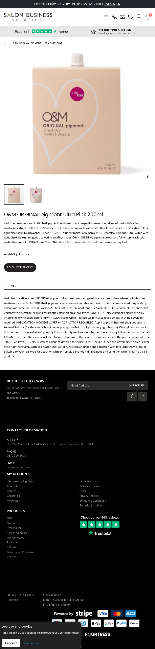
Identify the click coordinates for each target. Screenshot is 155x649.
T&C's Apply (112, 4)
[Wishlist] (131, 17)
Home (5, 43)
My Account (14, 500)
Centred (12, 557)
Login (83, 491)
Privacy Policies (89, 495)
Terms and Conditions (93, 500)
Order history (88, 481)
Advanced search (90, 486)
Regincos (12, 542)
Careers (11, 491)
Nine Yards (13, 523)
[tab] (77, 286)
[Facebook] (132, 396)
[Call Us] (114, 17)
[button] (147, 177)
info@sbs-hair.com (18, 467)
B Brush (11, 547)
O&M (10, 518)
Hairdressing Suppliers (20, 481)
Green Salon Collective (20, 552)
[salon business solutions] (28, 17)
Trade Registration (91, 505)
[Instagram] (142, 396)
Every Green (14, 527)
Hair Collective (15, 537)
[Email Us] (122, 17)
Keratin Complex (17, 532)
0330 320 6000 (16, 455)
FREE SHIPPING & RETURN (114, 30)
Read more (31, 643)
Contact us (13, 495)
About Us (12, 486)
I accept (11, 643)
